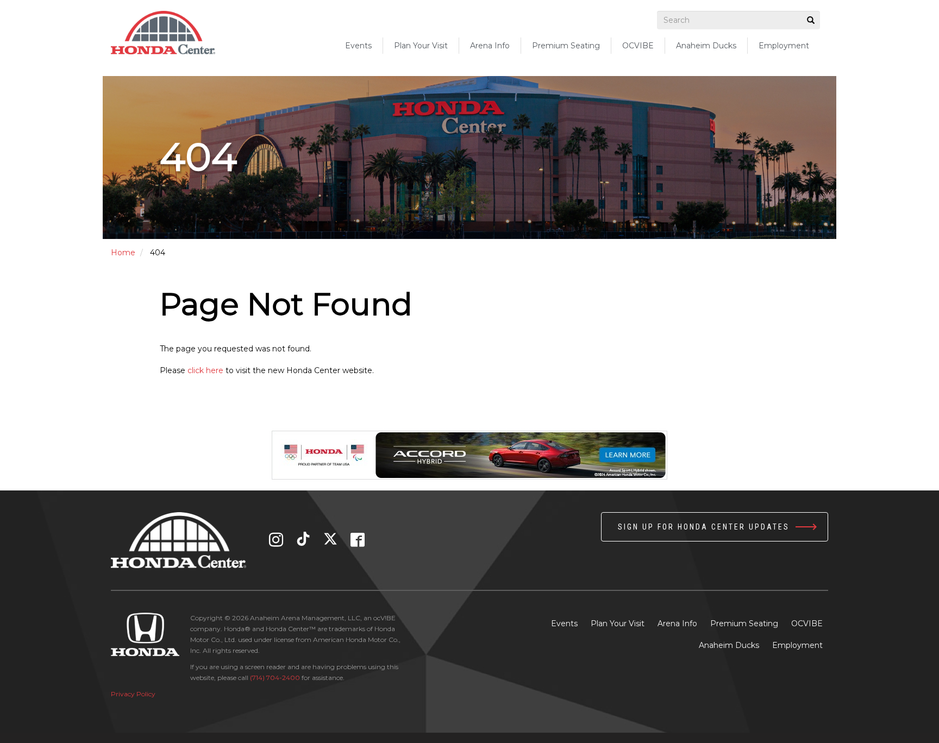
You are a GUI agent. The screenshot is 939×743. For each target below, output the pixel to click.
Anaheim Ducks (706, 46)
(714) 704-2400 (275, 677)
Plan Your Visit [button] (421, 46)
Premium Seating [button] (566, 46)
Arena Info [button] (490, 46)
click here (205, 370)
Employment (784, 46)
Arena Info (677, 623)
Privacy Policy (133, 694)
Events (358, 46)
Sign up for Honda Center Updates (704, 526)
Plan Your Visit (617, 623)
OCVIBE (638, 46)
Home (123, 252)
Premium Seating (744, 623)
